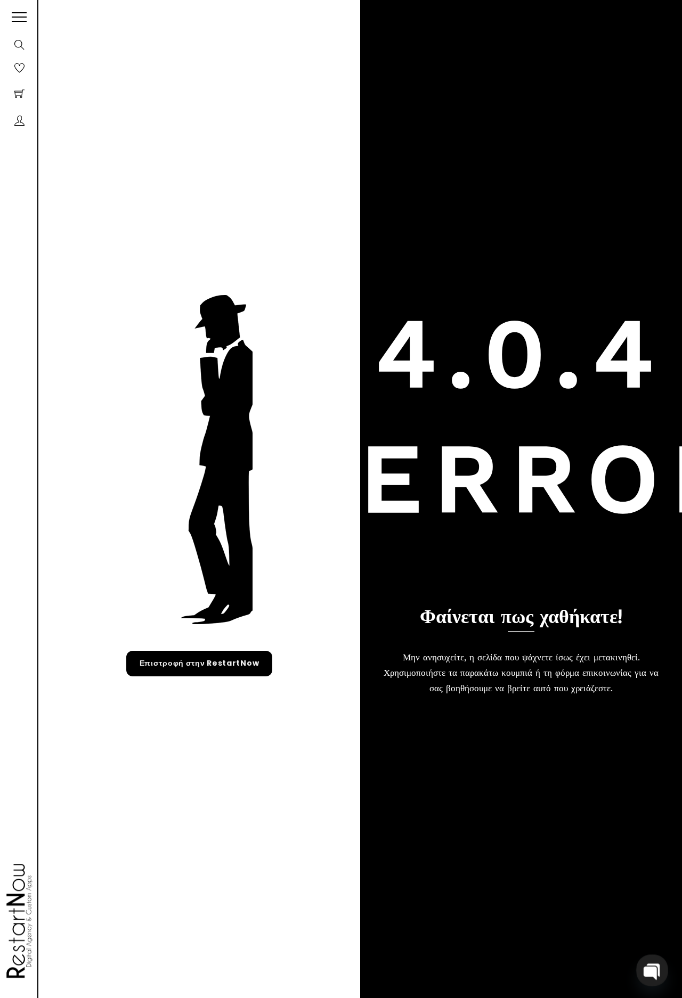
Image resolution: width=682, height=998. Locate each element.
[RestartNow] (16, 921)
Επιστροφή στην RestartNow (199, 663)
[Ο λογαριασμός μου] (19, 120)
